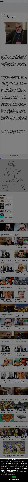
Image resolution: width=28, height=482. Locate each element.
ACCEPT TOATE (14, 477)
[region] (14, 470)
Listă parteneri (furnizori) (4, 475)
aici (23, 466)
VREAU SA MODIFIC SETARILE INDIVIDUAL (14, 479)
